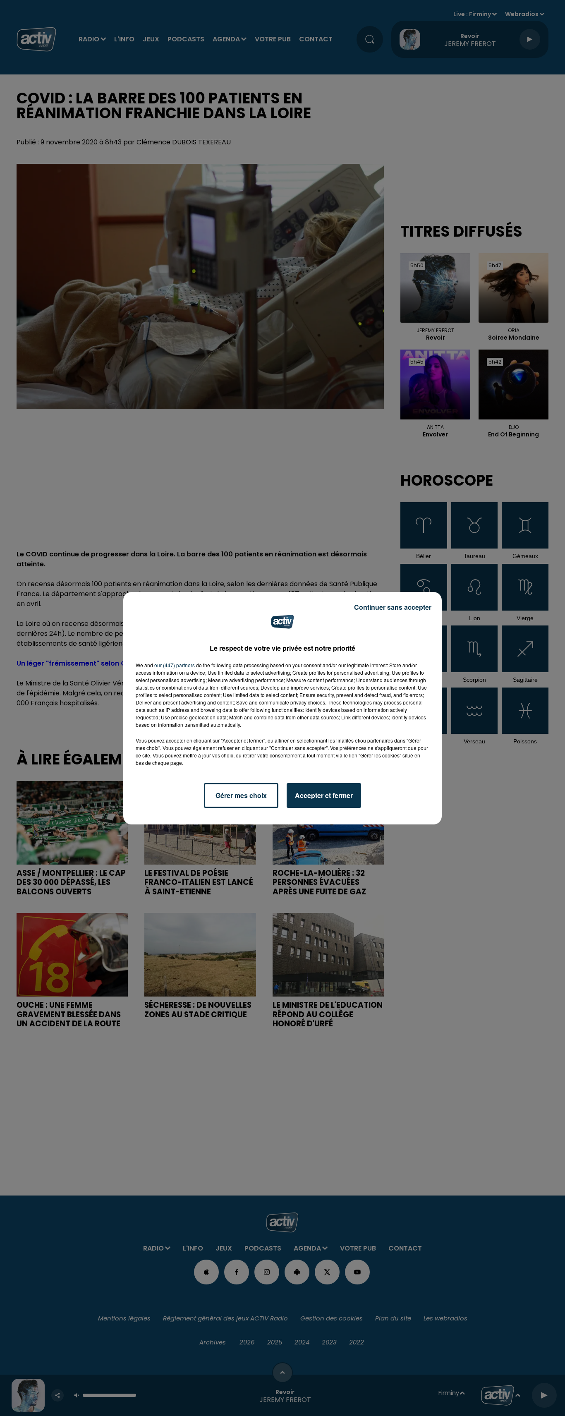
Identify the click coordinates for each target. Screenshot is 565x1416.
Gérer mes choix (241, 795)
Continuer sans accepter (392, 607)
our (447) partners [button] (174, 664)
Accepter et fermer (324, 795)
